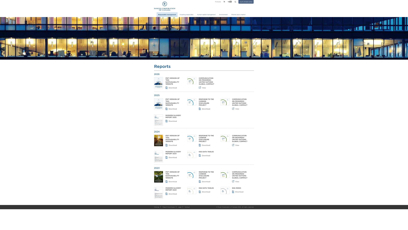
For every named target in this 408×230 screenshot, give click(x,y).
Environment (223, 14)
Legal (179, 207)
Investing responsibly (186, 14)
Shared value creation (238, 14)
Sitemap (156, 207)
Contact (187, 207)
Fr (218, 2)
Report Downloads (169, 207)
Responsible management (167, 14)
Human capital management (206, 14)
